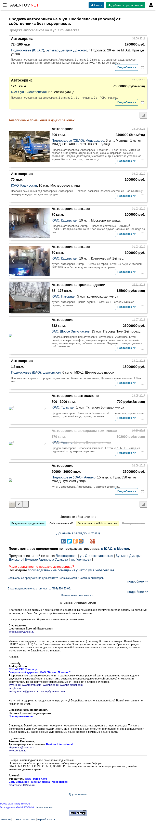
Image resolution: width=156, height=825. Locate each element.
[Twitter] (69, 541)
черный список (46, 819)
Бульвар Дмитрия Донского (66, 50)
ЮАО (15, 92)
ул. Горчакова (80, 559)
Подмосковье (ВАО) (26, 372)
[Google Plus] (92, 541)
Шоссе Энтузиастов (75, 331)
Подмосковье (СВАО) (68, 140)
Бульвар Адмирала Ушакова (46, 559)
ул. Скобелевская (33, 92)
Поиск (97, 5)
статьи (17, 819)
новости (6, 819)
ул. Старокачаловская (96, 556)
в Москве (121, 548)
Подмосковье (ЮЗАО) (27, 50)
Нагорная (68, 296)
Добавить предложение (127, 5)
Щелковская (51, 372)
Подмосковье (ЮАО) (67, 477)
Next (44, 146)
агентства (29, 819)
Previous (14, 146)
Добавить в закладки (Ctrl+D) (78, 533)
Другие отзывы (78, 794)
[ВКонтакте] (63, 541)
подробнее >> (137, 581)
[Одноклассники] (75, 541)
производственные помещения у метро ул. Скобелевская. (71, 570)
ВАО (55, 331)
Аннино (66, 442)
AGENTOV (24, 5)
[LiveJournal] (86, 541)
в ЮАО (106, 548)
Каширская (28, 185)
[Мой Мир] (81, 541)
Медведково (95, 140)
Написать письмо (44, 807)
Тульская (68, 407)
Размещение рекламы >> (77, 595)
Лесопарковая (66, 556)
